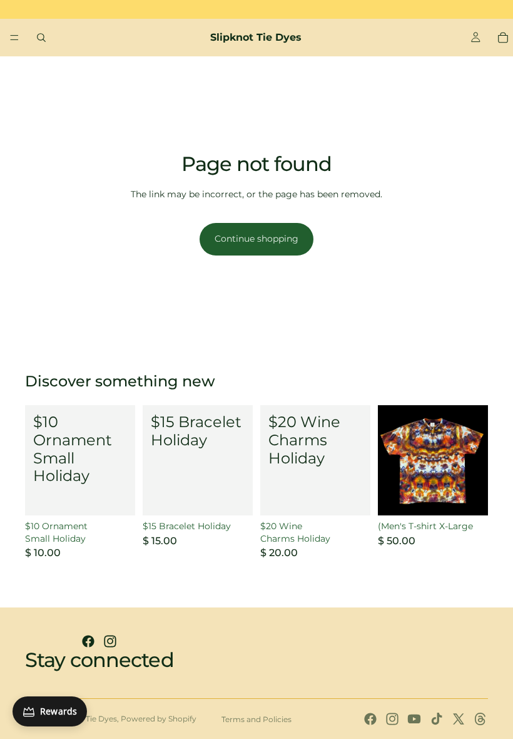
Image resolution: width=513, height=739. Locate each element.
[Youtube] (414, 718)
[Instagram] (110, 641)
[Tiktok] (436, 718)
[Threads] (480, 718)
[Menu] (14, 37)
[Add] (115, 496)
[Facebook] (88, 641)
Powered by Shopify (158, 718)
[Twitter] (458, 718)
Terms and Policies (256, 719)
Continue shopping (256, 238)
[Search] (41, 37)
